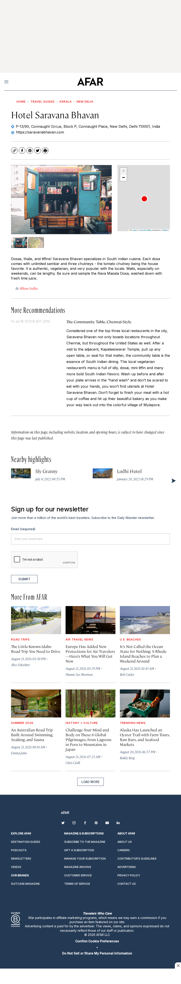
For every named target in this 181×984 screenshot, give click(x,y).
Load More (90, 782)
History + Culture (82, 723)
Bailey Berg (127, 758)
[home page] (90, 82)
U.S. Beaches (130, 639)
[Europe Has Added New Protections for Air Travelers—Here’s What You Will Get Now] (91, 620)
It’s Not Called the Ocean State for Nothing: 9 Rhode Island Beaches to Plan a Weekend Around (143, 653)
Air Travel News (79, 639)
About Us (124, 841)
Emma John (19, 753)
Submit (24, 579)
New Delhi (85, 101)
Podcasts (18, 850)
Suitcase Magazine (25, 883)
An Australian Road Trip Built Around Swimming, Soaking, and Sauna (32, 734)
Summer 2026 (22, 723)
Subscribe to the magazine (84, 841)
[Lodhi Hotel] (103, 473)
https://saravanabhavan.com (40, 132)
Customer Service (78, 875)
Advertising (126, 867)
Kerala (66, 101)
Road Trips (20, 639)
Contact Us (126, 883)
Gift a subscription (79, 850)
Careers (123, 850)
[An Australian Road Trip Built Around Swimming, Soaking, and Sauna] (36, 703)
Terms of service (77, 883)
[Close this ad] (178, 965)
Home (21, 101)
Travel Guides (42, 101)
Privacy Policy (128, 875)
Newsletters (21, 858)
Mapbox (166, 230)
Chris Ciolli (73, 763)
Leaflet (134, 230)
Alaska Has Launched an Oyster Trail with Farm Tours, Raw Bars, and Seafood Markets (145, 737)
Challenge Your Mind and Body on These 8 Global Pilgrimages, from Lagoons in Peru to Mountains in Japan (88, 739)
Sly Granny (46, 471)
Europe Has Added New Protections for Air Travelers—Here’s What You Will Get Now (90, 653)
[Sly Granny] (21, 473)
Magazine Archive (77, 867)
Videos (16, 867)
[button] (144, 198)
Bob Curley (127, 674)
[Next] (105, 199)
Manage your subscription (85, 858)
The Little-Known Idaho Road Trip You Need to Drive (35, 649)
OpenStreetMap (145, 230)
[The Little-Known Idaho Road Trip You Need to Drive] (36, 620)
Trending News (133, 723)
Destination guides (25, 841)
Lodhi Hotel (129, 471)
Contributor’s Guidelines (136, 858)
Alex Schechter (20, 665)
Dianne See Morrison (79, 674)
